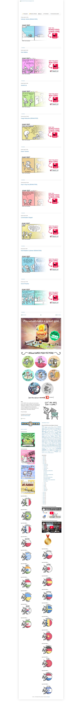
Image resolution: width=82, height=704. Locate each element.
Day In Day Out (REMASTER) (29, 184)
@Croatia (49, 429)
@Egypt (52, 430)
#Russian (51, 450)
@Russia (49, 439)
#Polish (60, 449)
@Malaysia (56, 435)
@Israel (55, 433)
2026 (44, 456)
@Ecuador (49, 430)
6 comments (23, 312)
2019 (44, 493)
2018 (44, 494)
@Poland (60, 438)
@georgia (55, 431)
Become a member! (24, 429)
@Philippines (56, 438)
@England (56, 430)
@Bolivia (49, 428)
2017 (44, 496)
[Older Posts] (23, 315)
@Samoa (52, 439)
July (44, 482)
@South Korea (47, 441)
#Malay (54, 449)
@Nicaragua (52, 437)
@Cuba (52, 429)
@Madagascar (52, 435)
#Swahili (60, 450)
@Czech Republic (55, 429)
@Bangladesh (59, 427)
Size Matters (24, 52)
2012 (44, 502)
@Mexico (60, 435)
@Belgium (43, 428)
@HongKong (52, 432)
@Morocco (52, 436)
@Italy (57, 433)
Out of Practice (25, 283)
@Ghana (43, 432)
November (45, 465)
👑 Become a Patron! (33, 13)
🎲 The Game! (45, 13)
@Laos (53, 434)
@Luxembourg (47, 435)
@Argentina (59, 426)
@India (60, 432)
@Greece (46, 432)
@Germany (59, 431)
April (44, 486)
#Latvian (48, 449)
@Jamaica (59, 433)
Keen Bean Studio (26, 415)
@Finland (48, 431)
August (45, 469)
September (45, 468)
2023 (44, 460)
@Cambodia (54, 428)
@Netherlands (44, 437)
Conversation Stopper (27, 217)
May (44, 485)
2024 (44, 459)
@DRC (43, 430)
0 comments (23, 80)
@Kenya (50, 434)
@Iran (46, 433)
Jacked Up (24, 85)
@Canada (57, 428)
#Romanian (47, 450)
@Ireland (49, 433)
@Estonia (60, 430)
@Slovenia (52, 440)
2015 (44, 498)
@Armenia (43, 427)
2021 (44, 463)
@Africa (43, 426)
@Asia (46, 427)
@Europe (44, 431)
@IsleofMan (51, 433)
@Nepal (60, 436)
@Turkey (57, 442)
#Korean (53, 448)
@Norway (45, 438)
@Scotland (43, 440)
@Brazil (51, 428)
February (45, 489)
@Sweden (59, 441)
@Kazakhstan (47, 434)
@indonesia (44, 433)
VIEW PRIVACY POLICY (45, 422)
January (45, 490)
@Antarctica (55, 426)
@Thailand (54, 442)
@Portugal (43, 439)
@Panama (51, 438)
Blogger (48, 696)
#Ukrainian (43, 452)
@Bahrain (55, 427)
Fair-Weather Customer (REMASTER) (31, 250)
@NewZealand (49, 437)
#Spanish (57, 450)
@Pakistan (48, 438)
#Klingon (50, 448)
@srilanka (55, 441)
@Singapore (46, 440)
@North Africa (56, 437)
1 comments (23, 47)
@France (52, 431)
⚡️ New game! (25, 13)
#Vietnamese (46, 452)
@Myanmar (56, 436)
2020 (44, 492)
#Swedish (43, 451)
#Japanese (43, 448)
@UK (60, 442)
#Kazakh (47, 448)
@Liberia (55, 434)
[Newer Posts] (58, 315)
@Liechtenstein (59, 434)
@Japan (43, 434)
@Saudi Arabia (59, 439)
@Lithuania (43, 435)
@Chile (60, 428)
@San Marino (55, 439)
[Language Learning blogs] (48, 546)
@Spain (52, 441)
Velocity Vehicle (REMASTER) (29, 19)
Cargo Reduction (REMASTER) (29, 118)
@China (43, 429)
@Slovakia (49, 440)
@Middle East (44, 436)
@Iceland (56, 432)
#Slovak (54, 450)
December (45, 464)
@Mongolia (48, 436)
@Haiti (49, 432)
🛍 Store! (40, 13)
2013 (44, 501)
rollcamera (52, 452)
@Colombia (46, 429)
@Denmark (59, 429)
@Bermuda (46, 428)
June (44, 484)
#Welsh (49, 452)
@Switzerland (44, 442)
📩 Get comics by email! (54, 13)
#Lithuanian (51, 449)
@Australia (49, 427)
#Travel (56, 451)
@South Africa (56, 440)
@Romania (46, 439)
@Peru (54, 438)
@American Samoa (47, 426)
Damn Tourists (25, 151)
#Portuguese (44, 450)
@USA (46, 443)
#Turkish (60, 451)
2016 (44, 497)
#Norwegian (57, 449)
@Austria (52, 427)
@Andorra (52, 426)
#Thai (49, 451)
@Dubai (46, 430)
